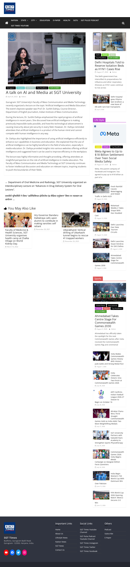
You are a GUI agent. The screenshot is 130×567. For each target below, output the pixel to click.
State (23, 20)
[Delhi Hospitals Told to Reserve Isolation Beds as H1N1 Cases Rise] (109, 33)
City (33, 20)
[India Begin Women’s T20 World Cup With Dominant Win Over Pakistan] (101, 472)
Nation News (60, 542)
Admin (23, 97)
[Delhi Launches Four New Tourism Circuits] (101, 223)
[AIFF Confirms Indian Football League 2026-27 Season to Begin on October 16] (101, 391)
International (112, 305)
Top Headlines (42, 88)
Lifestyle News (61, 537)
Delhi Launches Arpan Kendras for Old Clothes (117, 243)
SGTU (75, 20)
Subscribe (109, 533)
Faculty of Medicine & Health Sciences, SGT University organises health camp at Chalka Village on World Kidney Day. (17, 236)
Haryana (21, 88)
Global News (100, 305)
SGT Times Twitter (87, 547)
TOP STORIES (54, 88)
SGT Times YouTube (20, 25)
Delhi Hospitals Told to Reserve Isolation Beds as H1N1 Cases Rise (109, 65)
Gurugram (10, 88)
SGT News (59, 546)
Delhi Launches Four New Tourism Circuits (117, 228)
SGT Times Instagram (89, 543)
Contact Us (59, 550)
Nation (14, 20)
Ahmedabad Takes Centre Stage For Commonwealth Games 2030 (107, 321)
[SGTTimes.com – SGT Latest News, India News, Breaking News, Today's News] (7, 23)
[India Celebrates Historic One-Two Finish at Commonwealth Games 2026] (101, 372)
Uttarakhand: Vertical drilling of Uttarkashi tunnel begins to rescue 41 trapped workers (75, 234)
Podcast (108, 529)
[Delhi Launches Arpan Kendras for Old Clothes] (101, 240)
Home (57, 529)
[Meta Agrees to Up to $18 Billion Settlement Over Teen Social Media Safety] (109, 125)
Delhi (98, 55)
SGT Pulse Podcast (90, 20)
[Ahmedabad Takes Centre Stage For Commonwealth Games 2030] (101, 254)
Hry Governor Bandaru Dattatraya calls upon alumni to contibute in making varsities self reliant (46, 221)
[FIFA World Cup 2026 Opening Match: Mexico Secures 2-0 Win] (101, 491)
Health (66, 20)
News (113, 55)
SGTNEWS (30, 88)
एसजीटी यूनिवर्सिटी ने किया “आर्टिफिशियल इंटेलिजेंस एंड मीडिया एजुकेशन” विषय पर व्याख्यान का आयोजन (43, 197)
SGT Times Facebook (88, 551)
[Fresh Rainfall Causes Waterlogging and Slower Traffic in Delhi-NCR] (101, 185)
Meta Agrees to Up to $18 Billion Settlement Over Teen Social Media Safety (109, 156)
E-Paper (56, 20)
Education (45, 20)
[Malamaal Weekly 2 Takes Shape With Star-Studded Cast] (101, 204)
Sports (106, 308)
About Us (59, 533)
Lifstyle (105, 147)
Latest (98, 147)
